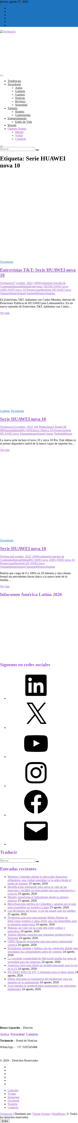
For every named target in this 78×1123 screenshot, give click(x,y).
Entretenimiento (17, 118)
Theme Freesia (41, 1113)
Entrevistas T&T (39, 286)
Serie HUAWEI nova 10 (23, 419)
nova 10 (38, 430)
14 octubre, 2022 (22, 426)
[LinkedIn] (36, 698)
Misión (19, 132)
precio (34, 289)
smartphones (10, 293)
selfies (41, 289)
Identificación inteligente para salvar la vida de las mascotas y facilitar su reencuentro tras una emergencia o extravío (41, 890)
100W (37, 283)
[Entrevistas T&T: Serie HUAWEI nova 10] (39, 255)
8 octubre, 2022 (21, 556)
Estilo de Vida (23, 121)
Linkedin (13, 1090)
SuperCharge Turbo (49, 433)
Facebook (13, 1100)
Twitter (12, 1093)
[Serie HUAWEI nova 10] (39, 404)
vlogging (49, 293)
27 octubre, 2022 (22, 283)
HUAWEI (27, 430)
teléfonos (39, 293)
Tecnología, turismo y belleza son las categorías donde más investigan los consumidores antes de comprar (43, 950)
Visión (19, 135)
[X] (36, 727)
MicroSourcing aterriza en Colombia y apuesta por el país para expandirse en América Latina (42, 905)
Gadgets (20, 91)
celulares (46, 283)
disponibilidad (20, 286)
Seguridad (21, 104)
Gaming (20, 94)
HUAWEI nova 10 (40, 560)
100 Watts (39, 426)
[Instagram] (36, 785)
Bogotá (12, 125)
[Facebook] (36, 815)
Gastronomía (22, 115)
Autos (18, 87)
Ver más (5, 313)
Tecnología (14, 84)
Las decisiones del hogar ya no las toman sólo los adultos (42, 910)
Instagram (13, 1097)
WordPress (58, 1113)
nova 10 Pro (50, 430)
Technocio (6, 283)
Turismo (12, 108)
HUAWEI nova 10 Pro (17, 289)
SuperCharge (26, 293)
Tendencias (14, 81)
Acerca (4, 1034)
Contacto (20, 138)
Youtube (13, 1104)
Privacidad (18, 1034)
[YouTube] (36, 756)
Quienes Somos (17, 128)
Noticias (20, 98)
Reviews (20, 101)
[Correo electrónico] (36, 844)
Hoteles (19, 111)
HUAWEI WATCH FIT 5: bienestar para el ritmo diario (41, 972)
